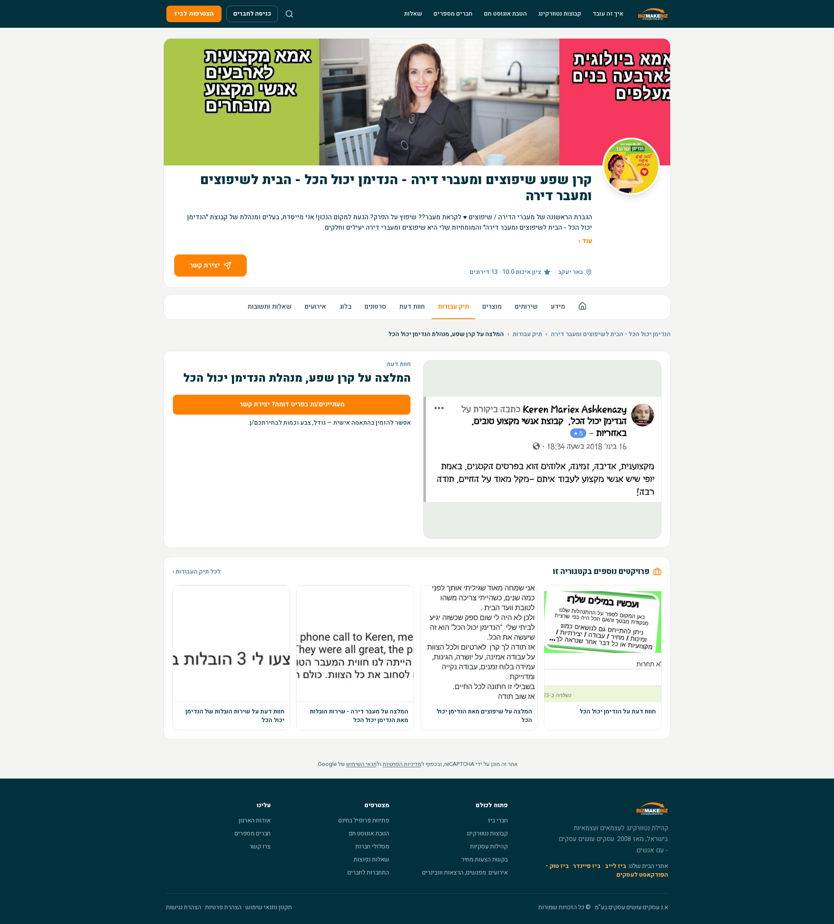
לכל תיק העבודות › (196, 572)
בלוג (345, 306)
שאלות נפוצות (371, 859)
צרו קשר (260, 846)
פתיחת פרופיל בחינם (363, 820)
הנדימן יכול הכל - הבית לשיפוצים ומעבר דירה (611, 334)
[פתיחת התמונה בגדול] (542, 449)
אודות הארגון (254, 820)
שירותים (526, 306)
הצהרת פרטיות (223, 907)
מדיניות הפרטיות (402, 764)
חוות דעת (412, 306)
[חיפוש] (289, 14)
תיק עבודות (453, 306)
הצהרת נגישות (183, 907)
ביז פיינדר (587, 866)
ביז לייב (615, 866)
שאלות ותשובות (269, 306)
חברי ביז (498, 820)
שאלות (413, 13)
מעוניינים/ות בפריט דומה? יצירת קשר (291, 404)
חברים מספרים (453, 13)
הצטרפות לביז (194, 13)
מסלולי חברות (372, 846)
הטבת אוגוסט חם (505, 13)
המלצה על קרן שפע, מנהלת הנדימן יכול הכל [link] (446, 334)
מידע (558, 306)
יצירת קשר (204, 265)
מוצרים (492, 306)
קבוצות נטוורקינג (559, 13)
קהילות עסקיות (489, 846)
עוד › (585, 241)
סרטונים (375, 306)
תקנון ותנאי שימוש (268, 907)
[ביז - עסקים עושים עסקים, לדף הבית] (653, 14)
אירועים (315, 306)
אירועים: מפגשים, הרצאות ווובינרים (465, 872)
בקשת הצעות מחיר (484, 859)
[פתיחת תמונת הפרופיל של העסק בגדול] (631, 166)
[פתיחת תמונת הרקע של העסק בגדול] (417, 102)
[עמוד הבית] (582, 307)
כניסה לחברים (252, 13)
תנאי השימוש (361, 764)
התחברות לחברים (368, 872)
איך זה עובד (607, 13)
